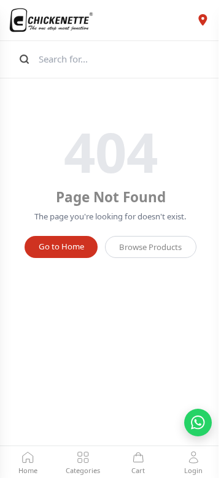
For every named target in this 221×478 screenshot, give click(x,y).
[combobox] (123, 59)
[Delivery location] (202, 20)
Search (23, 59)
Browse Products (150, 246)
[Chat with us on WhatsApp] (198, 422)
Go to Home (61, 246)
